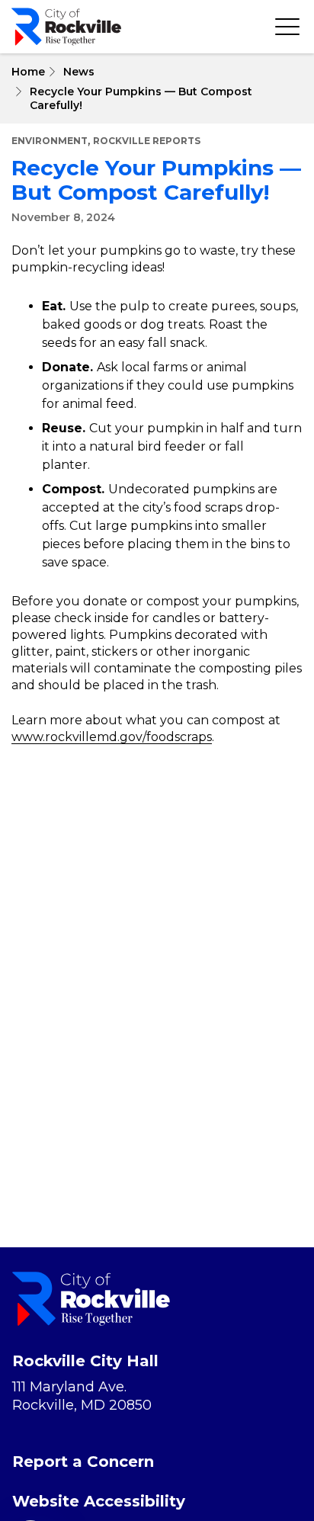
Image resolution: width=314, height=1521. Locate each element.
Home (28, 72)
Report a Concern (83, 1461)
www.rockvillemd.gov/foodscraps (111, 737)
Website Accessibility (98, 1501)
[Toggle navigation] (287, 26)
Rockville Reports (146, 140)
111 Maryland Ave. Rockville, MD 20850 (82, 1396)
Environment (49, 140)
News (79, 72)
